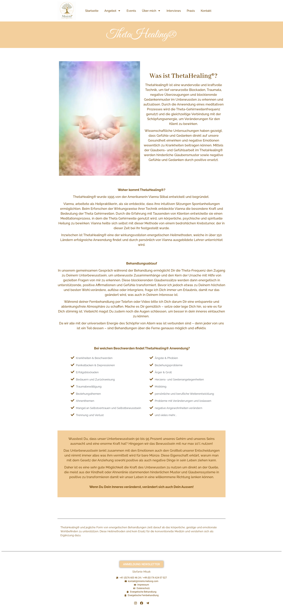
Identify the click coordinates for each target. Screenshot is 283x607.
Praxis (191, 11)
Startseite (91, 11)
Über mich (149, 11)
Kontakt (206, 11)
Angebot (110, 11)
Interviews (174, 11)
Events (131, 11)
